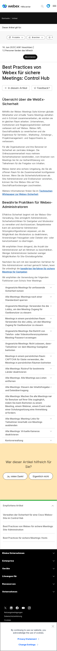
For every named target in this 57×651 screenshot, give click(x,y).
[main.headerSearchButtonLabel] (42, 5)
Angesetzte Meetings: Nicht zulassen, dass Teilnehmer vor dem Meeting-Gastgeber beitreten (27, 347)
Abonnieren (30, 57)
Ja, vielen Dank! (15, 476)
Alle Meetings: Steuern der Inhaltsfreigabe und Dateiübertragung (27, 389)
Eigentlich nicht (41, 476)
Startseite (6, 18)
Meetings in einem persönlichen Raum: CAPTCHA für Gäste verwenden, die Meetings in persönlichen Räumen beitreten (28, 359)
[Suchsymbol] (42, 6)
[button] (48, 5)
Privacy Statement (27, 639)
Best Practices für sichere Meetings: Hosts (25, 537)
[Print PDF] (21, 57)
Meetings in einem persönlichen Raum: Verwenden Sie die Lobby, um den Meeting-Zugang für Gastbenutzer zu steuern (28, 321)
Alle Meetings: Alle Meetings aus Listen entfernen (25, 379)
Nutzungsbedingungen (13, 612)
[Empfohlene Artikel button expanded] (52, 505)
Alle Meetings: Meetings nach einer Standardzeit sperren (23, 298)
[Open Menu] (54, 5)
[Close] (52, 626)
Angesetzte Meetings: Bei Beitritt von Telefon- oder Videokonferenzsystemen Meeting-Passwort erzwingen (26, 334)
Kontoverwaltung (14, 440)
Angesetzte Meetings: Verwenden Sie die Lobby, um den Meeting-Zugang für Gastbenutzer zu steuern (27, 309)
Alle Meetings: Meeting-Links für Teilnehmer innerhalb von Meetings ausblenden (23, 422)
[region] (28, 636)
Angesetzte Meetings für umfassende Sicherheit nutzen (25, 289)
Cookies (7, 620)
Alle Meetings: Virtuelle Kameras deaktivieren (22, 433)
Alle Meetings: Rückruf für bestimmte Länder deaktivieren (24, 370)
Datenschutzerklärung (13, 616)
